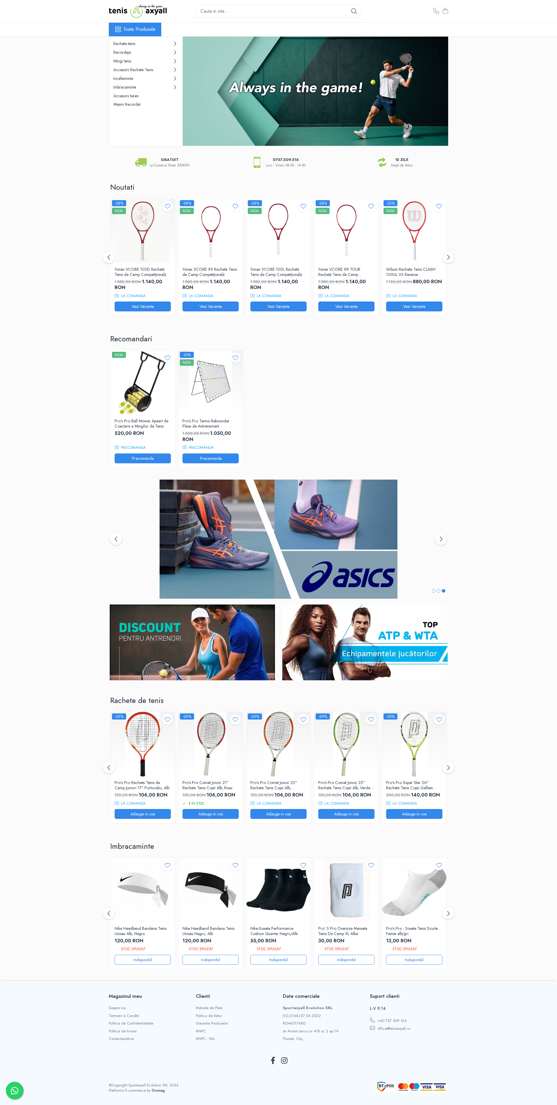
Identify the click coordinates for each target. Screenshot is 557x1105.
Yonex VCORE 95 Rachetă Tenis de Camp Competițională (209, 272)
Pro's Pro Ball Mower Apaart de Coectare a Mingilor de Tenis (141, 423)
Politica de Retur (209, 1015)
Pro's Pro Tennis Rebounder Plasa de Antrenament (205, 423)
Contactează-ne (121, 1038)
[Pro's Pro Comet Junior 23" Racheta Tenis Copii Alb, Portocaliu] (278, 744)
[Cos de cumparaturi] (445, 11)
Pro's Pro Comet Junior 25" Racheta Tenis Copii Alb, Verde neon (344, 785)
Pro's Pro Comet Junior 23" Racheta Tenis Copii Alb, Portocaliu (273, 785)
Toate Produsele (139, 29)
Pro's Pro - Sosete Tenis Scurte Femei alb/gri (412, 931)
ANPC (201, 1031)
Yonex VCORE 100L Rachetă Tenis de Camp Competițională (276, 272)
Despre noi (117, 1008)
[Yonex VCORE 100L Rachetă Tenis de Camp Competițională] (278, 231)
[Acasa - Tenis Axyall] (138, 11)
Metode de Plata (209, 1008)
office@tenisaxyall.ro (393, 1028)
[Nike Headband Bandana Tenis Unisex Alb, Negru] (143, 890)
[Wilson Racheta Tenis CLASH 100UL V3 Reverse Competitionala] (414, 231)
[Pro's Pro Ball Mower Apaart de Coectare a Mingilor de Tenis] (143, 382)
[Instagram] (284, 1061)
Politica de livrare (123, 1031)
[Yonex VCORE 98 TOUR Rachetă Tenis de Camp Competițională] (346, 231)
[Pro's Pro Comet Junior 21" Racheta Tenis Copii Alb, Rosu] (210, 744)
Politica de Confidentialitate (131, 1023)
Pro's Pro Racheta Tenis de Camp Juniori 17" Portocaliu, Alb (142, 785)
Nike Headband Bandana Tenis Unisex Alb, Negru (141, 931)
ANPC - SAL (205, 1038)
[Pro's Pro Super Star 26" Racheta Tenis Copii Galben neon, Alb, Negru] (414, 744)
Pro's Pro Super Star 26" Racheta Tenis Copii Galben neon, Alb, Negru (409, 785)
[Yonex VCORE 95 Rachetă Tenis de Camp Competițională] (210, 231)
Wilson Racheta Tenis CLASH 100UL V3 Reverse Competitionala (410, 272)
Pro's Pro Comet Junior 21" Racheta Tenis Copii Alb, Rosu (207, 785)
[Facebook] (273, 1061)
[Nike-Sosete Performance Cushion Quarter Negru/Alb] (278, 890)
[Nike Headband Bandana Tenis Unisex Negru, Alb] (210, 890)
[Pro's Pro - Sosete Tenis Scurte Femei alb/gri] (414, 890)
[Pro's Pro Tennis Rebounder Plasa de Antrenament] (210, 382)
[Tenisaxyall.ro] (315, 91)
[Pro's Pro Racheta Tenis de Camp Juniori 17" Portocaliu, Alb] (143, 744)
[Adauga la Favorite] (167, 206)
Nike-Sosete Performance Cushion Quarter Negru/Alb (274, 931)
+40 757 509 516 (391, 1020)
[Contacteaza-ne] (436, 11)
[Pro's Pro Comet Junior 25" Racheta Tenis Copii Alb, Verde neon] (346, 744)
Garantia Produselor (212, 1023)
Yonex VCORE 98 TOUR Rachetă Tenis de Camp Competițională (339, 272)
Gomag (158, 1090)
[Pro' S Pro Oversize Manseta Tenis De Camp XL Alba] (346, 890)
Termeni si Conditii (124, 1015)
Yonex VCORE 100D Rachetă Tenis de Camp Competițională (140, 272)
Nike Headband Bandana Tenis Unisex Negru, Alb (208, 931)
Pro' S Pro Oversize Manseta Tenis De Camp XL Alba (342, 931)
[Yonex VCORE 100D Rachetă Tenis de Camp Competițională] (143, 231)
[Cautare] (354, 11)
